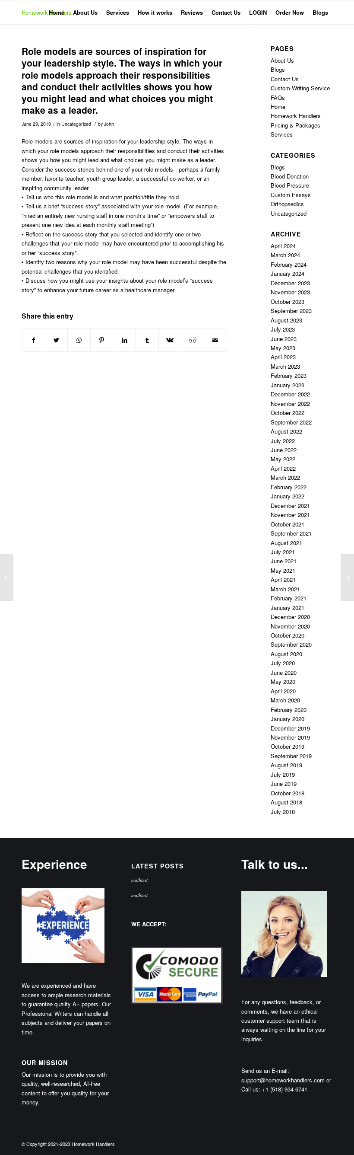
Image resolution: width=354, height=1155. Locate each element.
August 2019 (286, 765)
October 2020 (287, 635)
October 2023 (287, 301)
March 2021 (285, 589)
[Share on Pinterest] (102, 340)
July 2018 (283, 811)
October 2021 (287, 524)
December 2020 (290, 617)
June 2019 (284, 783)
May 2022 (283, 459)
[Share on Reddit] (192, 340)
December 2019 (290, 728)
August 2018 (286, 802)
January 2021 (287, 607)
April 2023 (283, 357)
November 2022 (290, 403)
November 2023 (290, 292)
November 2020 (290, 626)
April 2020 (283, 691)
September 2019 (291, 756)
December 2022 (290, 394)
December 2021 (290, 505)
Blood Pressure (290, 185)
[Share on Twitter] (56, 340)
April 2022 (283, 468)
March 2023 (285, 366)
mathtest (139, 880)
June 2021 (284, 561)
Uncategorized (76, 124)
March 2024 (285, 255)
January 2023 (287, 385)
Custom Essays (291, 195)
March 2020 (285, 700)
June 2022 (284, 450)
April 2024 (283, 246)
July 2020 (283, 663)
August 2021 (286, 543)
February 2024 (289, 264)
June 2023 (284, 339)
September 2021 (291, 533)
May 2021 (283, 570)
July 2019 (283, 774)
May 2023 (283, 348)
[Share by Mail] (215, 340)
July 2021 (283, 552)
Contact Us (285, 79)
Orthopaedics (287, 204)
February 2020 (289, 709)
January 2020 (287, 719)
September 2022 (291, 422)
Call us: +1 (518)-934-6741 (274, 1089)
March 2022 (285, 477)
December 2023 (290, 283)
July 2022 (283, 441)
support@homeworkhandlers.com (283, 1080)
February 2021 (289, 598)
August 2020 (286, 654)
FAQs (278, 97)
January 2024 (287, 273)
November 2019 (290, 737)
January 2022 (287, 496)
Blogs (278, 69)
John (109, 124)
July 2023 (283, 329)
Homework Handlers (296, 116)
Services (282, 134)
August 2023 (286, 320)
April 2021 (283, 579)
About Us (282, 60)
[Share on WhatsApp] (79, 340)
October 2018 (287, 793)
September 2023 (291, 310)
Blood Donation (290, 176)
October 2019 (287, 746)
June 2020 (284, 672)
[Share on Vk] (170, 340)
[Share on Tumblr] (147, 340)
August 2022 (286, 431)
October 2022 (287, 412)
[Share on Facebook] (33, 340)
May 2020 (283, 681)
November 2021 (290, 514)
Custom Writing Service (300, 88)
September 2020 (291, 644)
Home (278, 106)
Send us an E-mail (264, 1070)
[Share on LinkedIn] (124, 340)
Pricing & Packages (295, 125)
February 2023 (289, 375)
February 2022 (289, 487)
